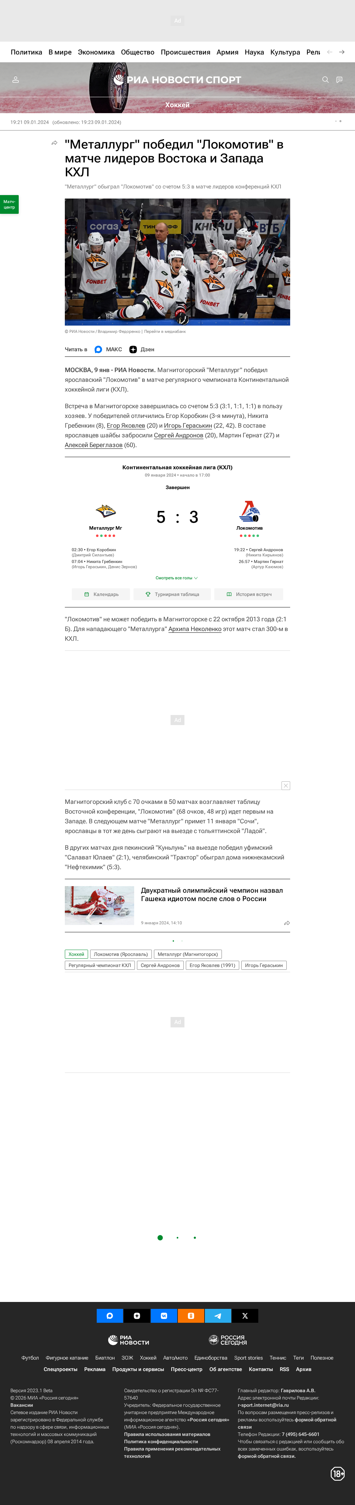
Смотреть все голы (174, 577)
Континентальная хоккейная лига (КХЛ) (177, 467)
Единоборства (210, 1358)
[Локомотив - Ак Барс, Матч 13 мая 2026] (241, 536)
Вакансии (21, 1405)
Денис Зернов (122, 566)
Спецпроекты (60, 1369)
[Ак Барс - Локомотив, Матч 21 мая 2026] (258, 536)
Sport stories (248, 1358)
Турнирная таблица (177, 594)
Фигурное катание (67, 1358)
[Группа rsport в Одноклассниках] (191, 1316)
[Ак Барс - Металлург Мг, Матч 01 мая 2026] (110, 536)
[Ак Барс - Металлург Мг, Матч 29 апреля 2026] (105, 536)
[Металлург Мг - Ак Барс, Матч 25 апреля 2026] (97, 536)
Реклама (94, 1369)
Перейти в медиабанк (165, 331)
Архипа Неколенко (195, 628)
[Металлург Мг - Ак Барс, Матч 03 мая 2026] (114, 536)
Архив (303, 1369)
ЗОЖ (127, 1358)
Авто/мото (175, 1358)
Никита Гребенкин (104, 561)
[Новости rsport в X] (245, 1316)
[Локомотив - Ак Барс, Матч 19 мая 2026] (253, 536)
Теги (298, 1358)
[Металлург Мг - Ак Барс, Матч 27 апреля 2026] (101, 536)
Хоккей (76, 954)
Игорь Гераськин (188, 425)
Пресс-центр (186, 1369)
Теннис (278, 1358)
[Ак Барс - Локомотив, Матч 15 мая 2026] (245, 536)
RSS (284, 1369)
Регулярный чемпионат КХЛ (100, 965)
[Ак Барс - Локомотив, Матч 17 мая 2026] (249, 536)
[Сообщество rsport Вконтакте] (164, 1316)
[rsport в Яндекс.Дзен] (137, 1316)
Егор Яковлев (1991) (212, 965)
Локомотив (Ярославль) (121, 954)
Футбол (30, 1358)
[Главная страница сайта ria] (154, 79)
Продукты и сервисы (138, 1369)
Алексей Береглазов (94, 444)
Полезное (322, 1358)
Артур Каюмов (267, 566)
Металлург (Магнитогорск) (188, 954)
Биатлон (105, 1358)
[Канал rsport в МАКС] (110, 1316)
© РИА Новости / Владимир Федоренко (102, 331)
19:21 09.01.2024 (29, 122)
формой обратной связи (266, 1456)
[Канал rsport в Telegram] (218, 1316)
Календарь (106, 594)
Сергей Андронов (179, 435)
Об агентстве (225, 1369)
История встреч (254, 594)
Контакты (261, 1369)
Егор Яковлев (126, 425)
